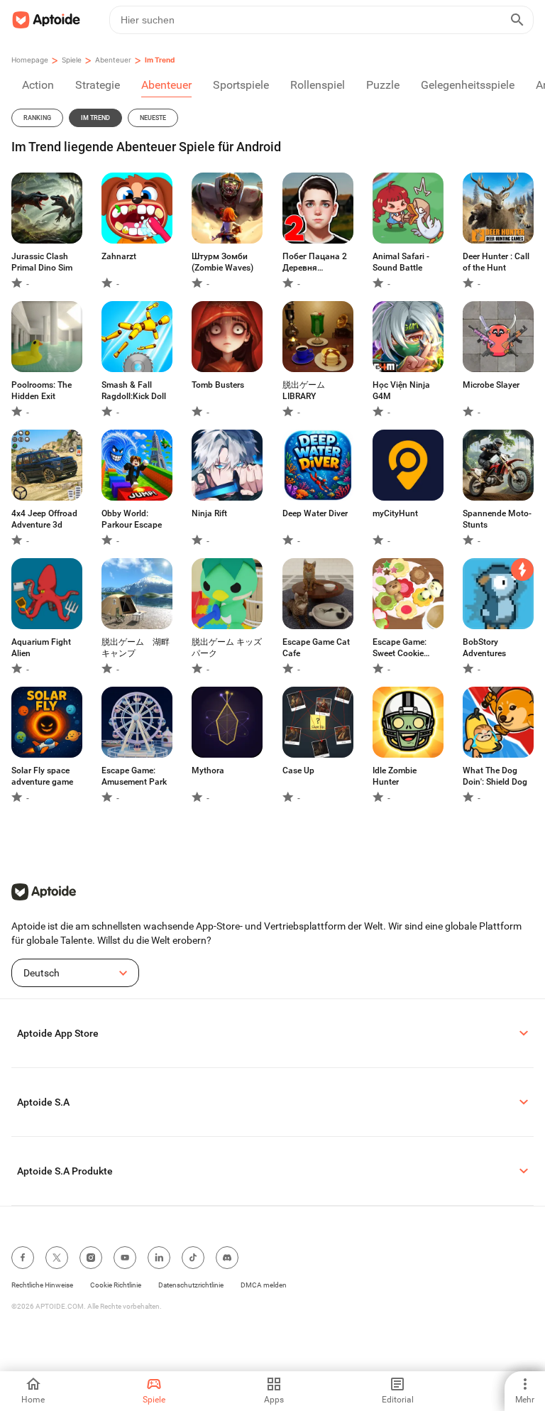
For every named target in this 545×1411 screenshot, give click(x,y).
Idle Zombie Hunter (395, 776)
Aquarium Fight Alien (41, 647)
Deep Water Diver (315, 513)
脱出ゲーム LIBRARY (303, 390)
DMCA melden (264, 1285)
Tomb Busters (218, 385)
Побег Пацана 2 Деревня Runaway (314, 262)
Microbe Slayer (491, 385)
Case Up (298, 770)
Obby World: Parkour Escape (131, 519)
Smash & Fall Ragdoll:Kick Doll (133, 390)
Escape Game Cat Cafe (316, 647)
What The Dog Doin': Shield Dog (495, 776)
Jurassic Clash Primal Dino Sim (41, 262)
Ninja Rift (209, 513)
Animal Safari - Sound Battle (401, 262)
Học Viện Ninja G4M (401, 390)
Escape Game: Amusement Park (134, 776)
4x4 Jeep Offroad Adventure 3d (44, 519)
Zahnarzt (118, 256)
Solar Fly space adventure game (42, 776)
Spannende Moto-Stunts (497, 519)
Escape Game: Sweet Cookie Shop (399, 648)
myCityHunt (395, 513)
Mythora (208, 770)
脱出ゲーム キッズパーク (227, 647)
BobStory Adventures (484, 647)
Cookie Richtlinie (115, 1285)
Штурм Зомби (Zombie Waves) (222, 262)
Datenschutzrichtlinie (191, 1285)
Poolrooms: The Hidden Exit (41, 390)
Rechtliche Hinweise (42, 1285)
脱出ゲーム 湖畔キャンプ (135, 647)
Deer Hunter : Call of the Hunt (496, 262)
